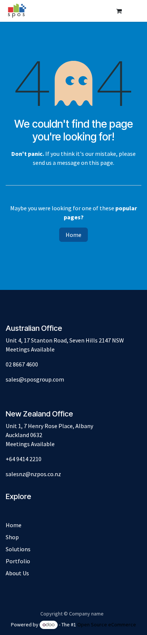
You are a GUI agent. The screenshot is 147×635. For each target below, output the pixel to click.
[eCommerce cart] (118, 10)
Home (73, 234)
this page (101, 162)
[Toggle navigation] (133, 11)
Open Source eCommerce (106, 624)
